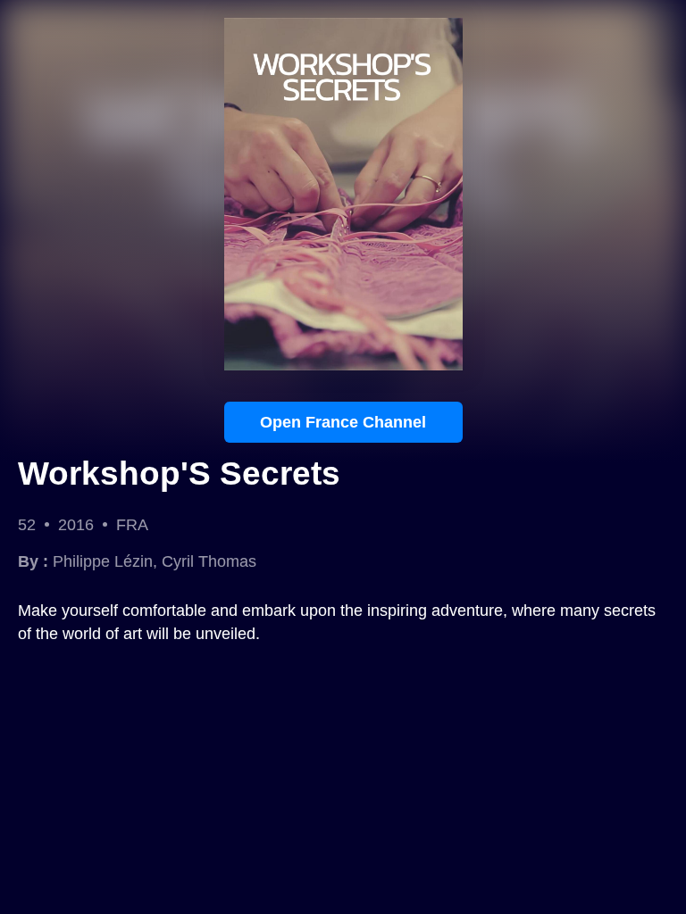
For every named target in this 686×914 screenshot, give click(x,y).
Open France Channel (343, 421)
